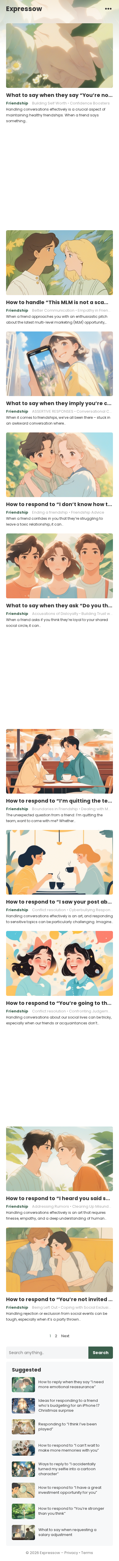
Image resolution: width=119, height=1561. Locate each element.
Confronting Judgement (91, 1011)
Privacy (71, 1552)
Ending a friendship (50, 512)
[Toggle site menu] (108, 8)
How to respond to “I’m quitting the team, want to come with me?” (59, 800)
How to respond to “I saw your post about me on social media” (59, 901)
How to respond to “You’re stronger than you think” (71, 1511)
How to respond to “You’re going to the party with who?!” (59, 1003)
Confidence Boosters (90, 103)
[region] (59, 176)
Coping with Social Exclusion (87, 1307)
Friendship (17, 103)
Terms (87, 1552)
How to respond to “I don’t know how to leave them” (59, 504)
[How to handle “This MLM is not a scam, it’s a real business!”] (59, 262)
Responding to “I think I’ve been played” (67, 1427)
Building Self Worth (49, 103)
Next (65, 1336)
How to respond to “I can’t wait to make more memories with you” (69, 1448)
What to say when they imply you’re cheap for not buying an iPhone (59, 403)
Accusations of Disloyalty (55, 613)
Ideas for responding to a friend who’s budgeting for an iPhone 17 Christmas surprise (68, 1405)
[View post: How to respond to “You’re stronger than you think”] (23, 1511)
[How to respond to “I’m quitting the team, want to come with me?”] (59, 761)
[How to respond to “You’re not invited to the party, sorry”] (59, 1260)
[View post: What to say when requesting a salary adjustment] (23, 1532)
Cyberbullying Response (92, 910)
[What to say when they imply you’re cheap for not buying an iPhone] (59, 364)
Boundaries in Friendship (55, 809)
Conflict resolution (49, 910)
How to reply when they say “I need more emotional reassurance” (71, 1385)
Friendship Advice (87, 512)
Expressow (24, 8)
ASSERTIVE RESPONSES (52, 411)
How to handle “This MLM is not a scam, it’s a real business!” (59, 302)
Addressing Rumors (50, 1206)
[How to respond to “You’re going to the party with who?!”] (59, 963)
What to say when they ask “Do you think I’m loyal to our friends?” (59, 605)
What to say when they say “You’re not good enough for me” (59, 95)
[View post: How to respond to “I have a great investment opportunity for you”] (23, 1490)
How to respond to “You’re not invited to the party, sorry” (59, 1299)
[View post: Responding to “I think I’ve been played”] (23, 1427)
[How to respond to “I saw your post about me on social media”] (59, 862)
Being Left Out (44, 1307)
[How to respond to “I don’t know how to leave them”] (59, 465)
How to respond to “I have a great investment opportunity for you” (69, 1490)
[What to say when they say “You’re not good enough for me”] (59, 55)
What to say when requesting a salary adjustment (67, 1532)
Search (101, 1353)
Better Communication (53, 310)
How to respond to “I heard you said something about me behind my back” (59, 1198)
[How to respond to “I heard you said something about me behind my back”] (59, 1159)
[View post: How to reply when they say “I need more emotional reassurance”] (23, 1385)
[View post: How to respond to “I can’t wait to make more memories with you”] (23, 1448)
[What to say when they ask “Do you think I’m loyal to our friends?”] (59, 566)
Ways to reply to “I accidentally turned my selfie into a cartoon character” (67, 1469)
